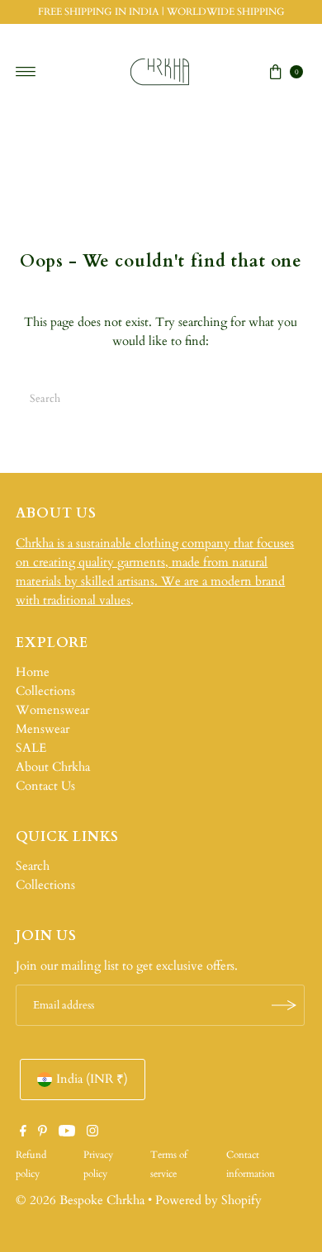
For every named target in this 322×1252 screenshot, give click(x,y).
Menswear (42, 729)
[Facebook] (23, 1133)
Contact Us (45, 786)
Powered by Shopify (208, 1200)
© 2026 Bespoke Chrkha (80, 1200)
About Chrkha (53, 767)
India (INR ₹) (92, 1079)
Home (33, 672)
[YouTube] (67, 1133)
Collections (45, 691)
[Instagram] (92, 1133)
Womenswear (52, 710)
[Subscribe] (284, 1005)
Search (33, 866)
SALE (31, 748)
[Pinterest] (42, 1133)
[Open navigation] (26, 71)
